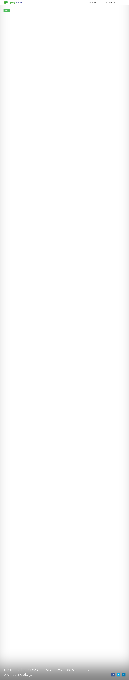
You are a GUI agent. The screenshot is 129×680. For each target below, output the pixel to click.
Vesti (7, 10)
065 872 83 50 (94, 3)
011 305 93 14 (110, 3)
